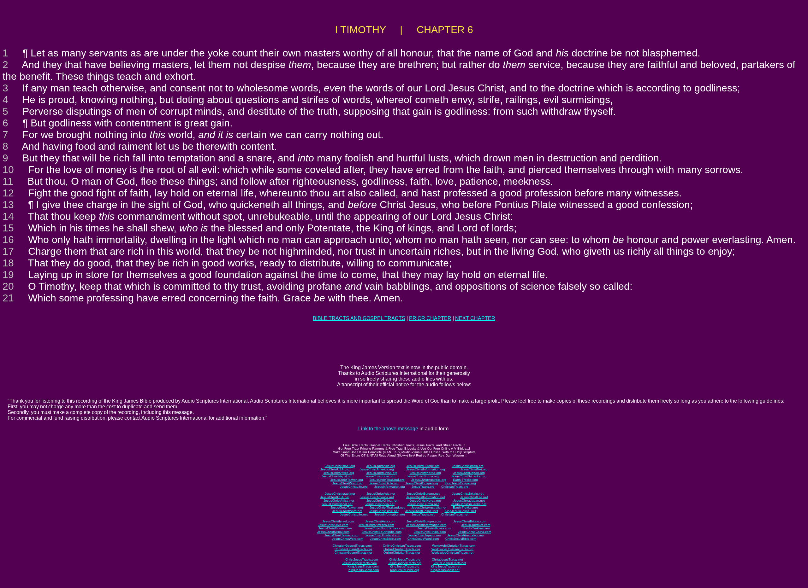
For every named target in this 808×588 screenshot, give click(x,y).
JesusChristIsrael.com (338, 521)
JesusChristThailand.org (387, 479)
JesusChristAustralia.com (465, 535)
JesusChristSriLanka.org (468, 476)
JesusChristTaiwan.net (346, 507)
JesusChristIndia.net (380, 504)
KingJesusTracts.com (363, 566)
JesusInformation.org (389, 486)
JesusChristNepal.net (337, 504)
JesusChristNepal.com (333, 531)
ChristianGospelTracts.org (353, 549)
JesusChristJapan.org (469, 472)
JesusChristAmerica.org (377, 469)
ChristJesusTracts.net (447, 559)
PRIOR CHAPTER (430, 318)
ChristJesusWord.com (423, 538)
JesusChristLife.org (354, 486)
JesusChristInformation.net (425, 497)
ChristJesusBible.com (460, 538)
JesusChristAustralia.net (428, 507)
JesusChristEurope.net (423, 493)
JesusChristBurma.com (335, 528)
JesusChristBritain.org (468, 466)
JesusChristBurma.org (423, 476)
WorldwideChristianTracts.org (452, 549)
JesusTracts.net (423, 514)
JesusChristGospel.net (421, 511)
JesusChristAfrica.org (339, 472)
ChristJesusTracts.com (361, 559)
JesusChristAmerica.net (377, 497)
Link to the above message (388, 428)
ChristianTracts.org (454, 486)
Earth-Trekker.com (476, 528)
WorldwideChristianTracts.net (452, 552)
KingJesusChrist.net (445, 570)
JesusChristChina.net (381, 500)
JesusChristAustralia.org (428, 479)
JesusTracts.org (423, 486)
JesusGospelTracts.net (449, 563)
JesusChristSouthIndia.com (381, 531)
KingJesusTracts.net (445, 566)
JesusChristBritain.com (469, 521)
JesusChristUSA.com (333, 525)
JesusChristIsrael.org (340, 466)
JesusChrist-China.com (474, 531)
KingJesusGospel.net (460, 511)
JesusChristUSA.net (334, 497)
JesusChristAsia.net (380, 493)
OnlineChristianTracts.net (401, 552)
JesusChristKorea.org (425, 472)
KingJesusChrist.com (363, 570)
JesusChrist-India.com (430, 531)
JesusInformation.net (389, 514)
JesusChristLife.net (474, 497)
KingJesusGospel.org (460, 483)
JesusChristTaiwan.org (346, 479)
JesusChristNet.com (475, 525)
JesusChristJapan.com (424, 535)
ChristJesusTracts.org (404, 559)
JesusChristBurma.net (423, 504)
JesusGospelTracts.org (404, 563)
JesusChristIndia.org (380, 476)
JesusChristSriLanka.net (468, 504)
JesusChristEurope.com (424, 521)
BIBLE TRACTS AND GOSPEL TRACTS (359, 318)
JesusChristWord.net (347, 511)
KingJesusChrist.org (404, 570)
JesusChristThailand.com (383, 535)
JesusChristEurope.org (423, 466)
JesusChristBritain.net (468, 493)
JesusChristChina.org (381, 472)
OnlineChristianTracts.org (401, 549)
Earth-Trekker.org (465, 479)
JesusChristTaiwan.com (341, 535)
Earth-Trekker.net (465, 507)
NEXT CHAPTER (475, 318)
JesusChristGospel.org (421, 483)
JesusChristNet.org (474, 469)
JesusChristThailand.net (387, 507)
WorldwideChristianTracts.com (453, 545)
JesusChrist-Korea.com (434, 528)
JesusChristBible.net (384, 511)
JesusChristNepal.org (337, 476)
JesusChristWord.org (347, 483)
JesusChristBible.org (384, 483)
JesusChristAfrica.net (339, 500)
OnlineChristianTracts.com (402, 545)
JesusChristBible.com (385, 538)
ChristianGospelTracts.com (352, 545)
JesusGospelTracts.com (359, 563)
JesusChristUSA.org (334, 469)
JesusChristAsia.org (380, 466)
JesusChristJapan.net (469, 500)
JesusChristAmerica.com (376, 525)
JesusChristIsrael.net (340, 493)
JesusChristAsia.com (380, 521)
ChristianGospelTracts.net (353, 552)
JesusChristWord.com (347, 538)
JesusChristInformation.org (425, 469)
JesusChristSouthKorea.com (384, 528)
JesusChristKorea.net (425, 500)
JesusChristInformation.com (426, 525)
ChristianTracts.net (454, 514)
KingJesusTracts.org (404, 566)
